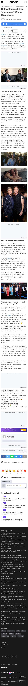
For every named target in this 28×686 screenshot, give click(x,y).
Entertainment (8, 6)
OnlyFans (17, 633)
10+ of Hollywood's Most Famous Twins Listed (12, 593)
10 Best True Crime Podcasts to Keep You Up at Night (13, 611)
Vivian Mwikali (13, 19)
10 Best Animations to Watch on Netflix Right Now (13, 617)
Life (4, 496)
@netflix (7, 346)
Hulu (18, 630)
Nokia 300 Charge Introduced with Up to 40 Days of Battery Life (14, 499)
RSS (2, 649)
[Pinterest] (15, 656)
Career (3, 647)
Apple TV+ (4, 633)
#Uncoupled (22, 346)
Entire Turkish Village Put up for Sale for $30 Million (13, 564)
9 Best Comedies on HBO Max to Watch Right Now (13, 603)
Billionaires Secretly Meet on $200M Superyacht (12, 566)
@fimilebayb (5, 401)
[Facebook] (6, 656)
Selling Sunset (5, 636)
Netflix (3, 34)
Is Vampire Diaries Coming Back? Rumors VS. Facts (13, 591)
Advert (2, 646)
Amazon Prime (10, 630)
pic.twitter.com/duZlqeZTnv (17, 353)
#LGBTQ (5, 353)
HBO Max (13, 636)
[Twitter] (9, 656)
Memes (11, 633)
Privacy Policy (4, 644)
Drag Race (20, 636)
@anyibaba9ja (13, 401)
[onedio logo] (13, 667)
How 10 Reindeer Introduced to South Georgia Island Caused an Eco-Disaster (13, 513)
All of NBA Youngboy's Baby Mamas (9, 588)
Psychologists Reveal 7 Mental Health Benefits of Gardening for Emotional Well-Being (14, 520)
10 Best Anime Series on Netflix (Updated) (11, 609)
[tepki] (2, 470)
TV (14, 6)
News (2, 6)
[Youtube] (12, 656)
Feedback (3, 642)
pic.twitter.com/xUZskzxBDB (9, 403)
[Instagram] (2, 656)
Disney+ (24, 630)
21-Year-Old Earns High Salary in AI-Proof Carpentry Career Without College (14, 506)
